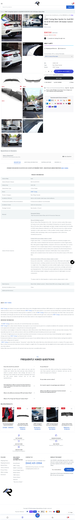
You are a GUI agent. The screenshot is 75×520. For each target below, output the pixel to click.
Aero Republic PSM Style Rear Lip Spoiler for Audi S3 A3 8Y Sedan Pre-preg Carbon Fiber (22, 424)
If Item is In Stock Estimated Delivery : (55, 87)
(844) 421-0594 (34, 463)
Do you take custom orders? (47, 379)
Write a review (47, 27)
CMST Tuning (7, 302)
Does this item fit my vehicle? (11, 366)
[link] (12, 408)
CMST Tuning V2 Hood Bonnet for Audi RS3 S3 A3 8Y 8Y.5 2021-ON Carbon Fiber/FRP (52, 424)
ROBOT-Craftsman (17, 468)
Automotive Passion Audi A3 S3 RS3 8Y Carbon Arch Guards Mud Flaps (8, 424)
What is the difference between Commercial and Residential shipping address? (53, 391)
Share (72, 82)
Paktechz (15, 479)
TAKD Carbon (16, 475)
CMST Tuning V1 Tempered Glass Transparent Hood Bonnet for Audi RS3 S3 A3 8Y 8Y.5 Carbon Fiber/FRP (37, 424)
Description (17, 162)
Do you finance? (44, 366)
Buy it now (59, 78)
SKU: (45, 63)
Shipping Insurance (5, 463)
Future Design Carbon (18, 470)
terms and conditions (58, 74)
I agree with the (54, 74)
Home (2, 11)
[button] (59, 44)
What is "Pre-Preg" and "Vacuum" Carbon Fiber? (16, 398)
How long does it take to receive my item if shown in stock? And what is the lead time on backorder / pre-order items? (17, 386)
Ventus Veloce (16, 477)
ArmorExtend (16, 463)
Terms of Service (5, 467)
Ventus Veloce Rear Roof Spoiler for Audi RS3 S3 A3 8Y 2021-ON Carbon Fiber (67, 424)
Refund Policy (4, 465)
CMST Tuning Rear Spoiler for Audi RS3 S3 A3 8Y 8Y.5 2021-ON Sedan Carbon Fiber (58, 21)
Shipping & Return (46, 162)
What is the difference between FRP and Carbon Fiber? (18, 393)
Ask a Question (67, 156)
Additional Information (31, 162)
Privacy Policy (4, 470)
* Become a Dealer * (18, 482)
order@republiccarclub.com (32, 468)
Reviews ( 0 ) (58, 162)
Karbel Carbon (16, 472)
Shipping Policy (4, 460)
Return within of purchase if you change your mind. (59, 90)
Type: (45, 65)
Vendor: (46, 67)
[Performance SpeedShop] (37, 3)
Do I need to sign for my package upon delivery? (52, 385)
